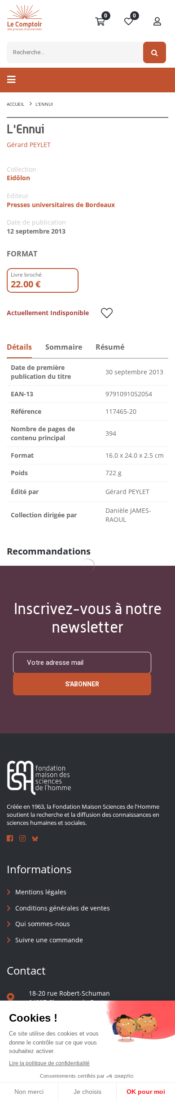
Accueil (15, 104)
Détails (19, 347)
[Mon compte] (157, 22)
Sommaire (63, 347)
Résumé (110, 347)
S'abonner (82, 684)
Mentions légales (40, 892)
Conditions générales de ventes (62, 908)
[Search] (154, 52)
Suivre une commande (49, 940)
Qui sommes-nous (42, 923)
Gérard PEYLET (29, 144)
